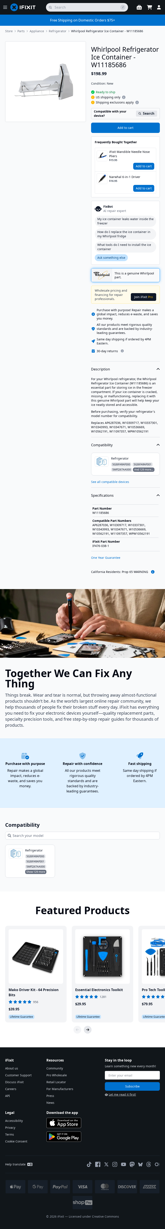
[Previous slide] (77, 1030)
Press (50, 1096)
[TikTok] (89, 1164)
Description (100, 369)
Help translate (15, 1164)
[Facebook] (97, 1164)
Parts (21, 31)
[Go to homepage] (24, 7)
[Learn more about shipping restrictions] (123, 97)
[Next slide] (88, 1030)
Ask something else (111, 258)
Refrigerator (57, 31)
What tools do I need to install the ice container (124, 247)
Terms (9, 1134)
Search (148, 113)
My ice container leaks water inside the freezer (125, 221)
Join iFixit (143, 297)
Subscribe (132, 1086)
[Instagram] (115, 1164)
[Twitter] (106, 1164)
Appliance (37, 31)
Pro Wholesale (56, 1075)
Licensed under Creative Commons (94, 1216)
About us (11, 1068)
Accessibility (14, 1121)
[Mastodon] (132, 1164)
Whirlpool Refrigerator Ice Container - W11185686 (107, 31)
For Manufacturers (59, 1089)
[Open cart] (149, 7)
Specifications (102, 495)
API (7, 1096)
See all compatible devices (110, 482)
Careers (10, 1089)
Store (9, 31)
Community (54, 1068)
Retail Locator (56, 1082)
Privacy (10, 1127)
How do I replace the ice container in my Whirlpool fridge (123, 234)
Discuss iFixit (14, 1082)
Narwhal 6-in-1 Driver (124, 177)
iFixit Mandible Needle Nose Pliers (129, 154)
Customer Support (18, 1075)
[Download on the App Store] (63, 1123)
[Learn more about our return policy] (122, 350)
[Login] (159, 7)
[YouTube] (123, 1164)
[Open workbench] (139, 7)
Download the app (62, 1112)
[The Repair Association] (157, 1164)
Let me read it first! (122, 1094)
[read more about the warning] (153, 571)
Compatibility (102, 445)
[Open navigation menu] (5, 7)
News (50, 1103)
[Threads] (148, 1164)
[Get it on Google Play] (63, 1137)
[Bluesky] (140, 1164)
